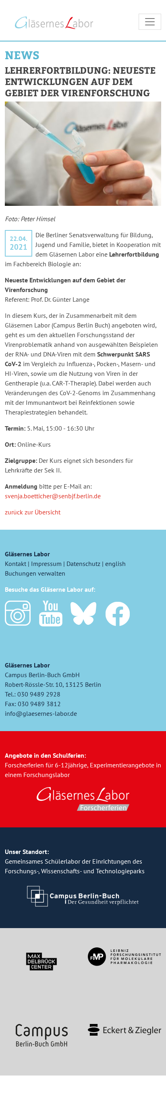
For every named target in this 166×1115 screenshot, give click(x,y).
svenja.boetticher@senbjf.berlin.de (53, 496)
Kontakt (15, 564)
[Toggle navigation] (150, 22)
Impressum (46, 564)
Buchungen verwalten (35, 573)
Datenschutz (83, 564)
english (115, 564)
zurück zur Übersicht (32, 512)
